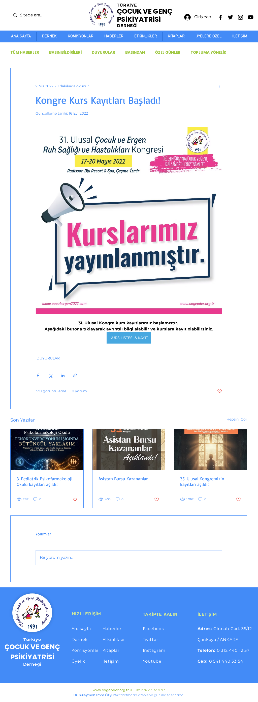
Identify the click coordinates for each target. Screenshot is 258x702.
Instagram (154, 650)
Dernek (80, 639)
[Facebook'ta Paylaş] (38, 375)
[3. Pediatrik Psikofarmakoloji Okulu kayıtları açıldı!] (47, 449)
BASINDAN (135, 52)
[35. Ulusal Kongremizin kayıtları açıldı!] (210, 449)
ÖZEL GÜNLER (167, 52)
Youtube (152, 661)
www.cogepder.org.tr (111, 690)
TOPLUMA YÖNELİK (208, 52)
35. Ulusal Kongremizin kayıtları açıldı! (202, 481)
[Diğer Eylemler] (219, 86)
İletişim (111, 661)
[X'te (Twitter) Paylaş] (50, 375)
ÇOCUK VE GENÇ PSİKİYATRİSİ (144, 15)
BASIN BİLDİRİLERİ (65, 52)
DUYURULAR (103, 52)
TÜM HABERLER (24, 52)
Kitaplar (111, 650)
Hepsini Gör (237, 419)
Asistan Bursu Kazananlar (123, 478)
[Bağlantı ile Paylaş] (75, 375)
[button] (208, 36)
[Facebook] (220, 17)
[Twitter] (230, 17)
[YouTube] (250, 17)
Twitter (150, 639)
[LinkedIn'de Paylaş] (62, 375)
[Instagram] (240, 17)
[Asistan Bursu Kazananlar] (128, 449)
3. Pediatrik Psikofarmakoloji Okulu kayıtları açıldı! (45, 481)
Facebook (153, 628)
